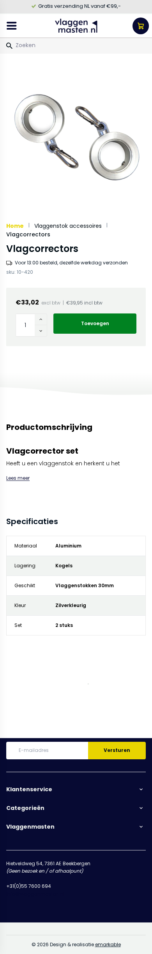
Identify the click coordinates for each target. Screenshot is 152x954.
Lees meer (18, 478)
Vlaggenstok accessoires (68, 226)
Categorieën (25, 808)
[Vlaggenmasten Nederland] (76, 26)
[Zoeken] (9, 46)
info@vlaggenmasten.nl (35, 894)
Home (15, 226)
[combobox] (76, 45)
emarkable (108, 944)
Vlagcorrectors (28, 234)
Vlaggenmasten (30, 827)
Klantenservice (29, 789)
